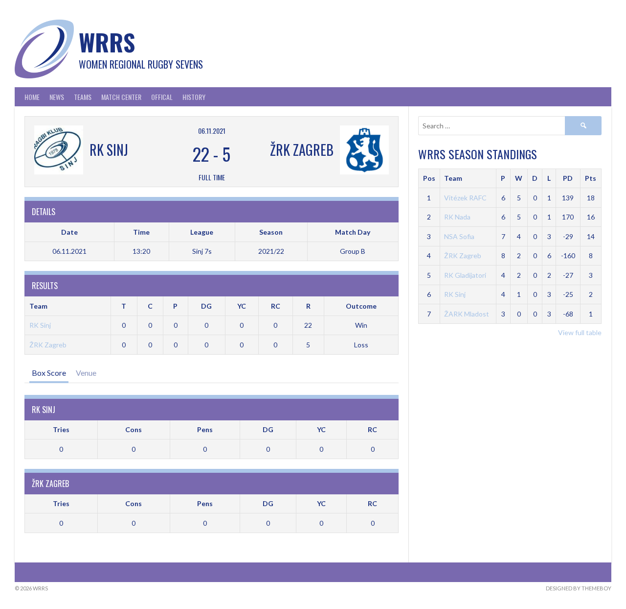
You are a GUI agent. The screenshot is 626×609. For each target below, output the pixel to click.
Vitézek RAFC (465, 198)
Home (32, 97)
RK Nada (457, 217)
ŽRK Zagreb (48, 345)
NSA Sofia (459, 236)
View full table (580, 332)
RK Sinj (40, 325)
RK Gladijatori (465, 275)
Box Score (49, 372)
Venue (86, 372)
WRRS (107, 41)
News (56, 97)
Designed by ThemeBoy (578, 588)
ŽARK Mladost (466, 314)
